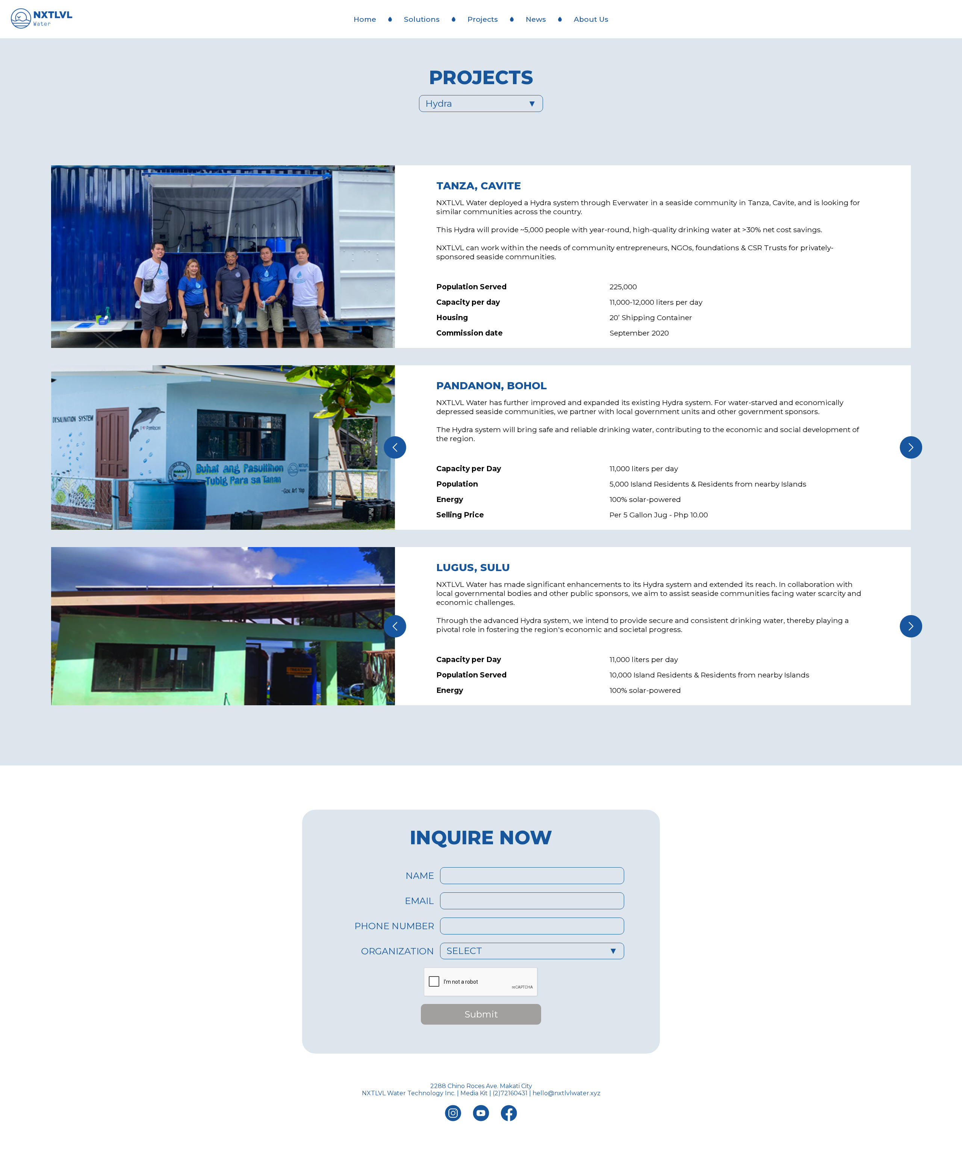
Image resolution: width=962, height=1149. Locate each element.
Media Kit (474, 1093)
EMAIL (419, 900)
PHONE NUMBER (394, 926)
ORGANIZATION (397, 951)
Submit (481, 1014)
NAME (419, 875)
